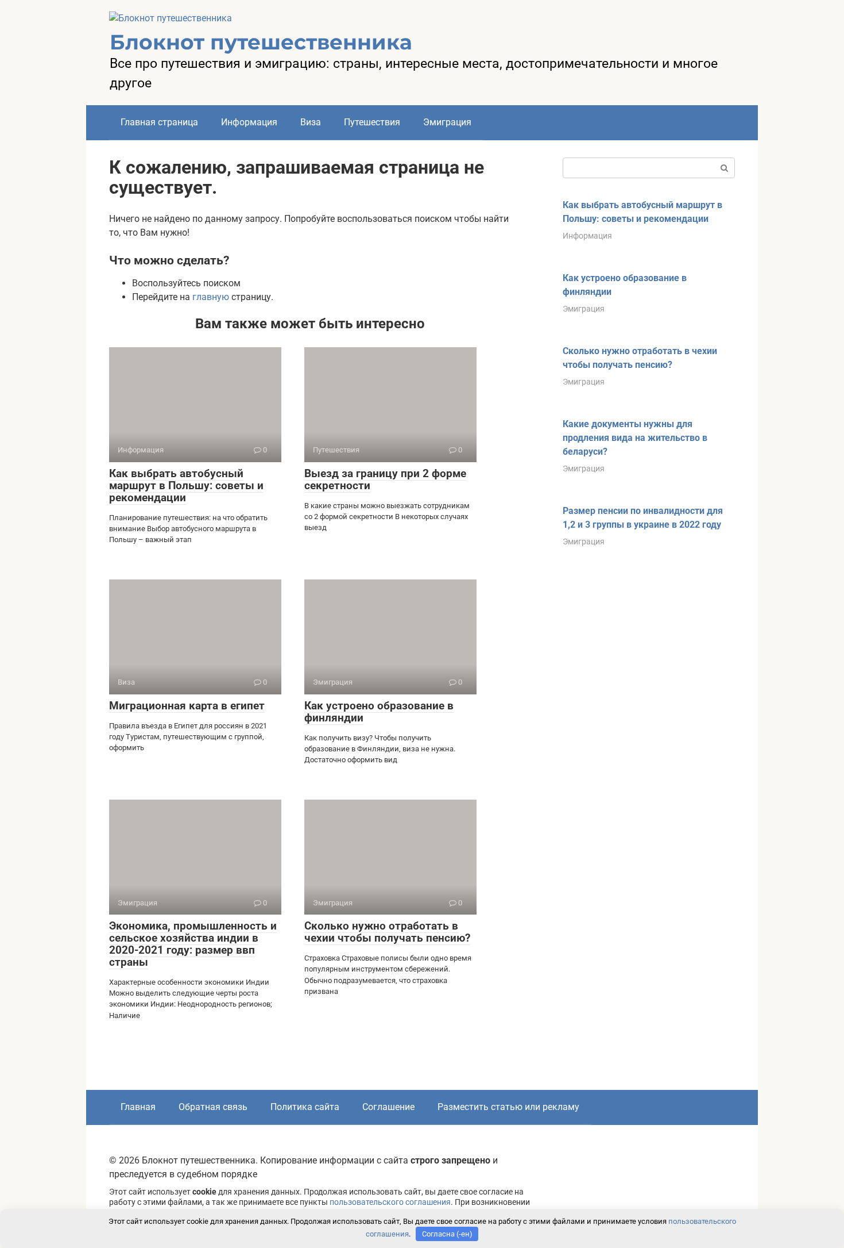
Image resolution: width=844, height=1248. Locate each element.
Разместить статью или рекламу (508, 1106)
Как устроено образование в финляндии (379, 711)
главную (210, 296)
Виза (310, 122)
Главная (138, 1106)
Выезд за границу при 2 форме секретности (385, 479)
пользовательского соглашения (390, 1202)
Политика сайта (304, 1106)
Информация (249, 122)
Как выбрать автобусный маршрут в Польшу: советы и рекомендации (186, 485)
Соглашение (388, 1106)
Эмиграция (447, 122)
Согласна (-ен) (447, 1234)
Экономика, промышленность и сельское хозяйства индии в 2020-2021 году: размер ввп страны (193, 944)
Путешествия (372, 122)
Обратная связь (213, 1106)
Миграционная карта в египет (187, 705)
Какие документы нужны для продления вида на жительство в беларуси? (635, 437)
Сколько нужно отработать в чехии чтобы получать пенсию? (387, 931)
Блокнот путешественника (261, 42)
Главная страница (159, 122)
